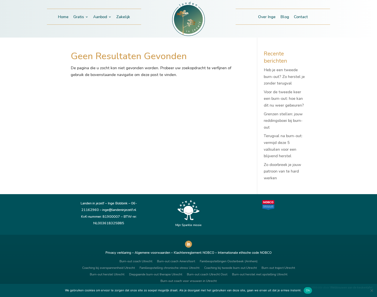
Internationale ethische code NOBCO (245, 252)
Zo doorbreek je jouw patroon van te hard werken (282, 171)
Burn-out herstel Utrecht (107, 274)
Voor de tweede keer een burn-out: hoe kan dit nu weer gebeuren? (284, 98)
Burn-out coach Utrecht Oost (207, 274)
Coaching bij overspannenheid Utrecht (108, 268)
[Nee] (371, 290)
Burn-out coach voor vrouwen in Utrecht (189, 281)
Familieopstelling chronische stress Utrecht (169, 268)
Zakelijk (123, 17)
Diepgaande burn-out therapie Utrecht (155, 274)
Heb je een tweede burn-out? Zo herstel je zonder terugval (284, 76)
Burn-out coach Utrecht (136, 261)
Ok (308, 290)
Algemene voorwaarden (152, 252)
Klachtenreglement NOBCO (194, 252)
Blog (284, 17)
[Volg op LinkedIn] (188, 244)
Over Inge (267, 17)
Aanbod (100, 17)
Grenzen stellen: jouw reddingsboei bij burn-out (283, 120)
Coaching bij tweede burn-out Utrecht (230, 268)
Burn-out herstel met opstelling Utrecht (259, 274)
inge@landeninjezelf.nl (119, 209)
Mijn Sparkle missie (188, 225)
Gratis (78, 17)
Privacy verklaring (118, 252)
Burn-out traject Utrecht (278, 268)
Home (63, 17)
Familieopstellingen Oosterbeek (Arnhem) (228, 261)
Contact (301, 17)
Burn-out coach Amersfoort (176, 261)
